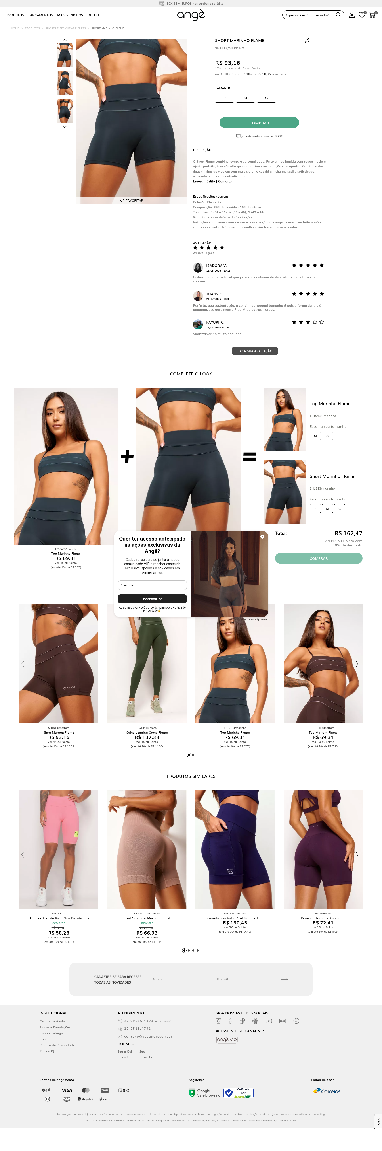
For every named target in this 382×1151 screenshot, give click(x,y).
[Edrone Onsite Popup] (191, 575)
